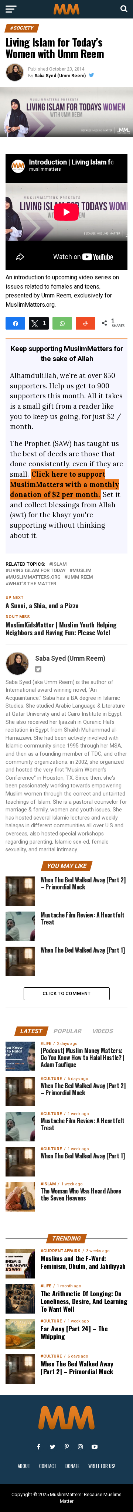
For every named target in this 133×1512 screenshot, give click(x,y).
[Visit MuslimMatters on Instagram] (80, 1446)
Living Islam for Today (37, 570)
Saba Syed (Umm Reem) (60, 75)
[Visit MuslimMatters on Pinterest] (66, 1446)
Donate (72, 1466)
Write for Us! (101, 1466)
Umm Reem (80, 577)
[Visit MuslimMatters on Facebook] (38, 1446)
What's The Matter (32, 584)
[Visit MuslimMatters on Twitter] (52, 1446)
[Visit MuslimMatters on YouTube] (94, 1446)
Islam (59, 564)
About (24, 1466)
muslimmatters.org (34, 577)
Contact (48, 1466)
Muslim (82, 570)
